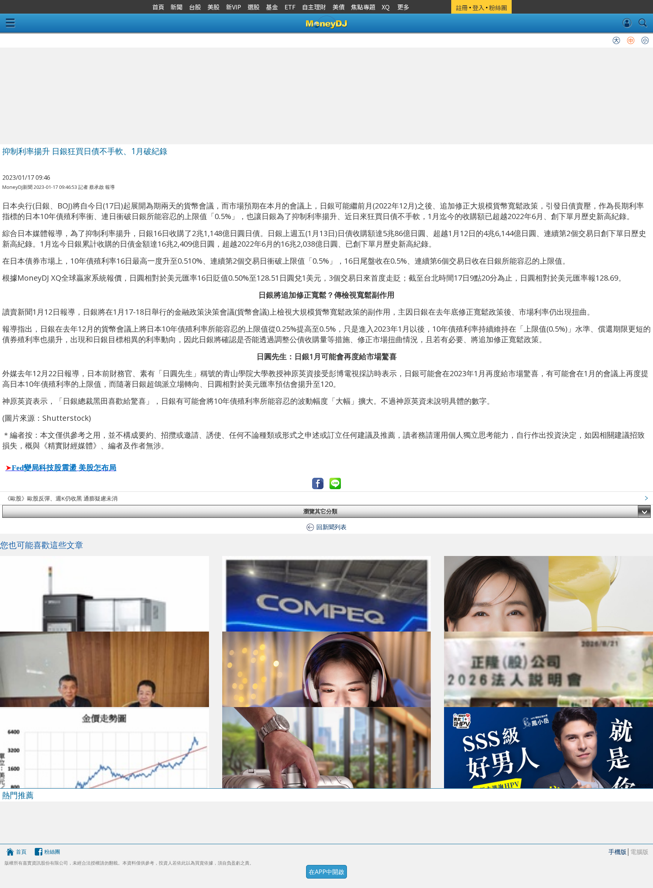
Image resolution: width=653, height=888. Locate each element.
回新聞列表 (331, 527)
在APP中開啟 (326, 872)
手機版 (617, 852)
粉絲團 (52, 851)
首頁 (21, 851)
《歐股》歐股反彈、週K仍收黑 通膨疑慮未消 (61, 498)
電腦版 (639, 852)
